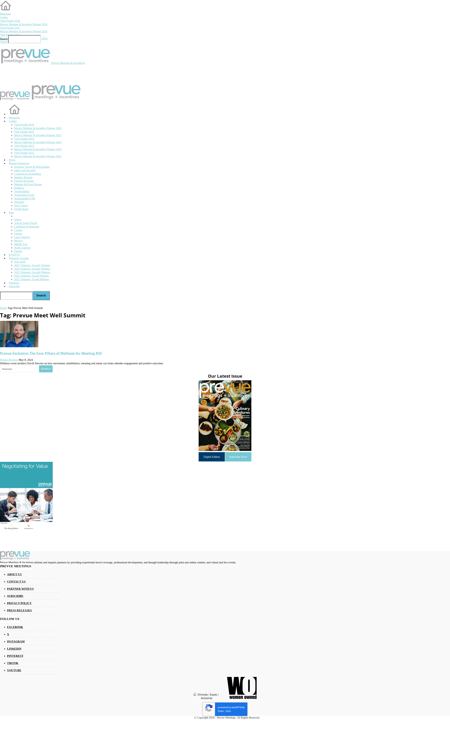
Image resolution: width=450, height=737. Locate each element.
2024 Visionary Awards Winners (32, 268)
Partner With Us (20, 588)
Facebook (15, 627)
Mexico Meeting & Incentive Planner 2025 (23, 31)
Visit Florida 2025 (10, 27)
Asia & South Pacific (25, 223)
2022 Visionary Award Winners (31, 275)
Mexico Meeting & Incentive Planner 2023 (38, 149)
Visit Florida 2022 (24, 152)
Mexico (18, 240)
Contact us (16, 581)
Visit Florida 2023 (24, 145)
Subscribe (14, 286)
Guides (4, 17)
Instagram (16, 641)
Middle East (20, 244)
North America (22, 247)
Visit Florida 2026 (10, 20)
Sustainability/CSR (24, 198)
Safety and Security (25, 170)
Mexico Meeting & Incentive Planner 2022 (38, 156)
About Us (14, 574)
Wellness (19, 187)
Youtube (14, 670)
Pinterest (15, 655)
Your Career (21, 205)
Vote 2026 (19, 261)
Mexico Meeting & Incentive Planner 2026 (23, 24)
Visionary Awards (19, 258)
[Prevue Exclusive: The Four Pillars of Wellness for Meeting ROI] (19, 346)
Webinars (14, 282)
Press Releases (19, 610)
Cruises (18, 230)
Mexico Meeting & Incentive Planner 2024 (38, 142)
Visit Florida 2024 (10, 34)
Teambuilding (21, 191)
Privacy (221, 711)
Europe (18, 233)
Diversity (19, 202)
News (12, 159)
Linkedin (14, 648)
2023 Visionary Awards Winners (32, 272)
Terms (228, 711)
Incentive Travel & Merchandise (32, 166)
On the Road (21, 209)
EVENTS (14, 254)
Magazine (5, 13)
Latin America (22, 237)
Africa (17, 219)
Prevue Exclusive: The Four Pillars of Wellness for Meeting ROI (51, 353)
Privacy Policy (19, 603)
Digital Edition (212, 456)
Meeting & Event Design (28, 184)
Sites (11, 212)
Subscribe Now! (238, 456)
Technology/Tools (24, 194)
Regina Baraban (9, 359)
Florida (18, 251)
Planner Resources (19, 163)
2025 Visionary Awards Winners (32, 265)
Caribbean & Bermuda (26, 226)
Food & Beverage (24, 180)
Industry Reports (23, 177)
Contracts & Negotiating (27, 173)
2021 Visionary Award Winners (31, 279)
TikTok (12, 663)
